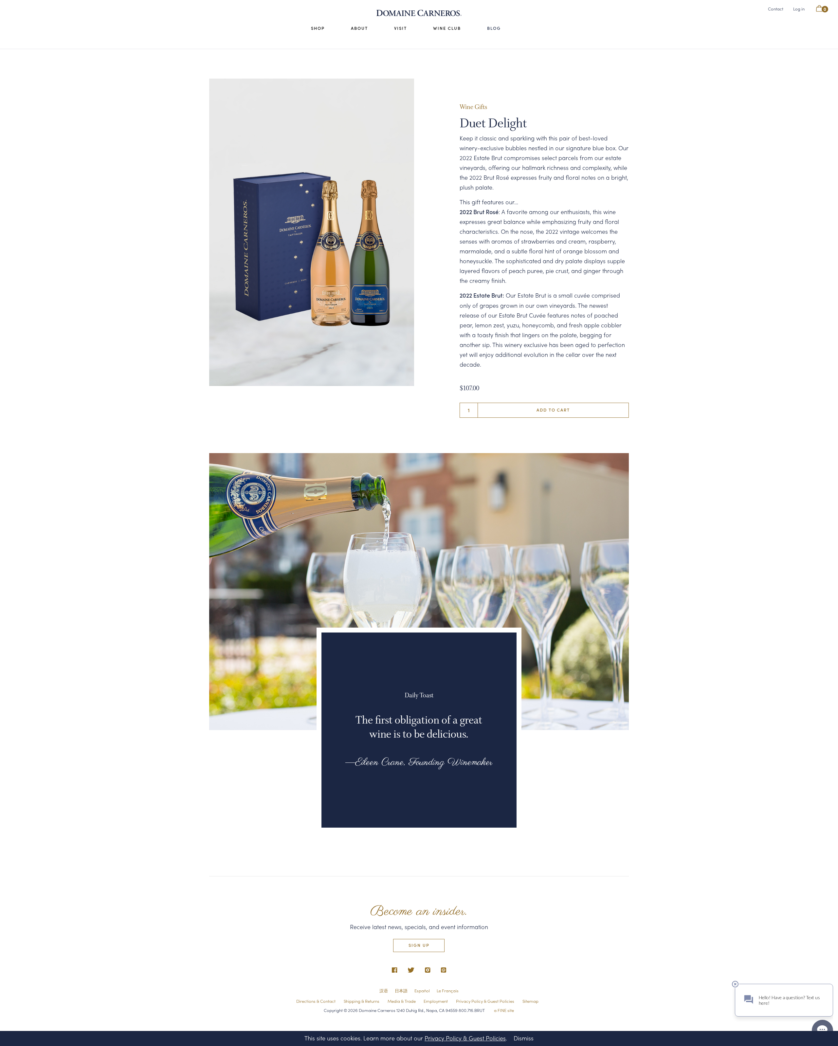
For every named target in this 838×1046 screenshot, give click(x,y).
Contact (775, 8)
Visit (400, 28)
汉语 (383, 991)
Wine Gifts (473, 108)
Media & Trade (402, 1001)
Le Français (448, 991)
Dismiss (524, 1038)
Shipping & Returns (361, 1001)
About (359, 28)
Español (422, 991)
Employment (436, 1001)
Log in (799, 8)
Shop (318, 28)
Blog (494, 28)
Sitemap (530, 1001)
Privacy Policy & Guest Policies (485, 1001)
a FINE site (504, 1010)
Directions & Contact (316, 1001)
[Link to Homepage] (419, 13)
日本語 (401, 991)
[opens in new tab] (394, 970)
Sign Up (419, 945)
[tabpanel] (311, 232)
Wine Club (447, 28)
